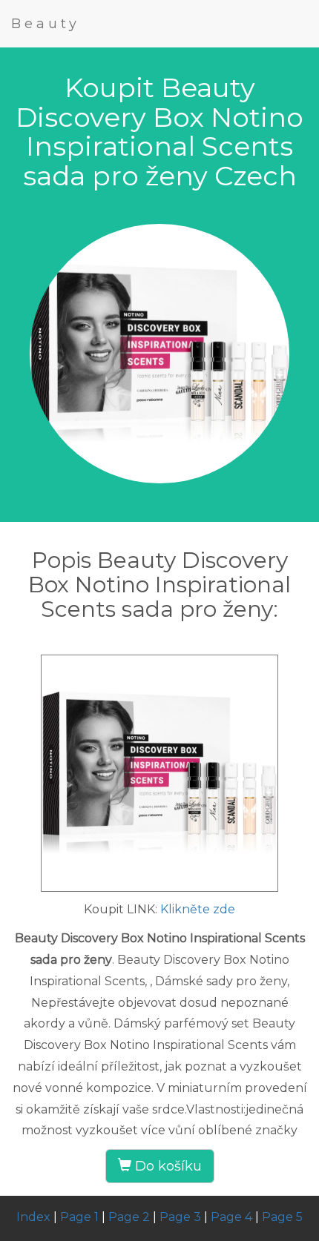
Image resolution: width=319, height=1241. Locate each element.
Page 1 (79, 1217)
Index (33, 1217)
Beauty (45, 24)
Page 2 (129, 1217)
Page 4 (231, 1217)
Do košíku (166, 1166)
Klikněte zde (197, 909)
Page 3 (180, 1217)
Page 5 (282, 1217)
